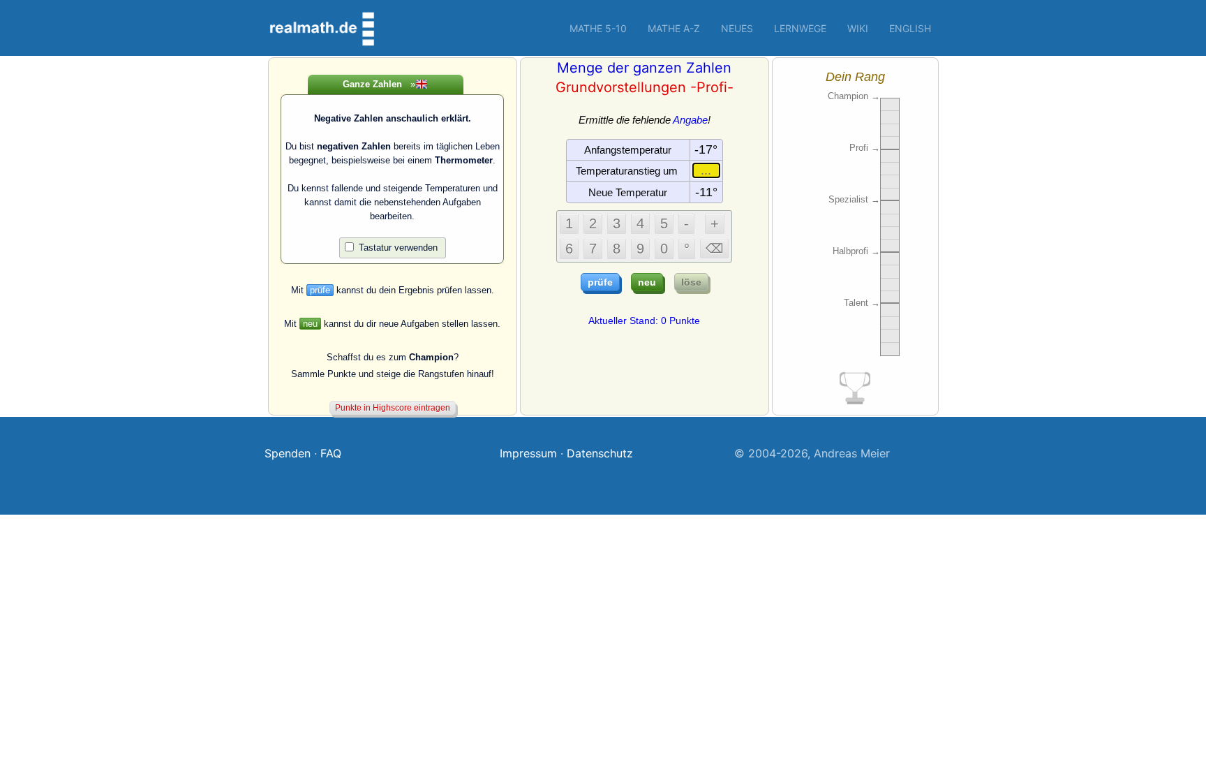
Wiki (857, 28)
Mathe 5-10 (598, 28)
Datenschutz (600, 453)
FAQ (330, 453)
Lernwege (800, 28)
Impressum (528, 453)
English (910, 28)
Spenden (288, 453)
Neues (737, 28)
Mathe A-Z (674, 28)
